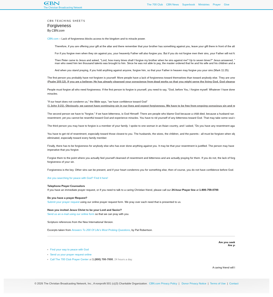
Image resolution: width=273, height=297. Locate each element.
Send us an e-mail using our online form (70, 213)
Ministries (203, 4)
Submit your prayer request (63, 201)
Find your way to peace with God (69, 249)
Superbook (188, 4)
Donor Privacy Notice (194, 283)
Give (226, 4)
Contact (233, 283)
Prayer (217, 4)
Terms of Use (218, 283)
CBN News (172, 4)
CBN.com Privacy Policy (163, 283)
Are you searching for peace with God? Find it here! (77, 177)
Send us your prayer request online (71, 254)
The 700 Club (155, 4)
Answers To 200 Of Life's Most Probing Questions (101, 229)
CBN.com (52, 38)
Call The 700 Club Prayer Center (69, 259)
